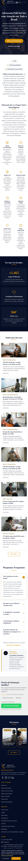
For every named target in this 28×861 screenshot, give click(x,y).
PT (19, 2)
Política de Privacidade (7, 855)
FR (25, 2)
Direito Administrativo (6, 802)
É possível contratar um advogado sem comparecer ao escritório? (12, 632)
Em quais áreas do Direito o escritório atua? (11, 604)
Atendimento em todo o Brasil (9, 820)
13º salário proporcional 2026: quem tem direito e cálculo (13, 537)
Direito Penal (4, 799)
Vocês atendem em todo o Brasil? (10, 577)
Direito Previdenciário (6, 793)
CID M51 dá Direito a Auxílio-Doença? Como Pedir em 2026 (12, 363)
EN (22, 2)
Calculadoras (4, 818)
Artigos (3, 812)
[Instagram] (6, 777)
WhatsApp (6, 842)
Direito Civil (4, 785)
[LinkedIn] (13, 777)
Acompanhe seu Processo (8, 826)
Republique (4, 829)
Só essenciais (6, 858)
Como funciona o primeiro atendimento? (11, 622)
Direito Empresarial (6, 788)
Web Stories (4, 815)
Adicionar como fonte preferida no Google (12, 831)
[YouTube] (9, 777)
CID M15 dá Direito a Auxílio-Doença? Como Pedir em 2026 (12, 468)
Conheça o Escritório (14, 46)
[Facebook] (2, 777)
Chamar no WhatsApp (12, 706)
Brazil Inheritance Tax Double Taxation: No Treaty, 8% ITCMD (13, 398)
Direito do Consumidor (7, 791)
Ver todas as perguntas (13, 645)
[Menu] (16, 2)
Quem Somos (4, 809)
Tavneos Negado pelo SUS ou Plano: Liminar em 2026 (13, 502)
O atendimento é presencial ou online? (11, 613)
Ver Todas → (14, 554)
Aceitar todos (16, 858)
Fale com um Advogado (14, 41)
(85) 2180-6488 (7, 839)
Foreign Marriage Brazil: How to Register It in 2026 (12, 433)
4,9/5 (14, 61)
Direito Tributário (5, 796)
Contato (3, 823)
